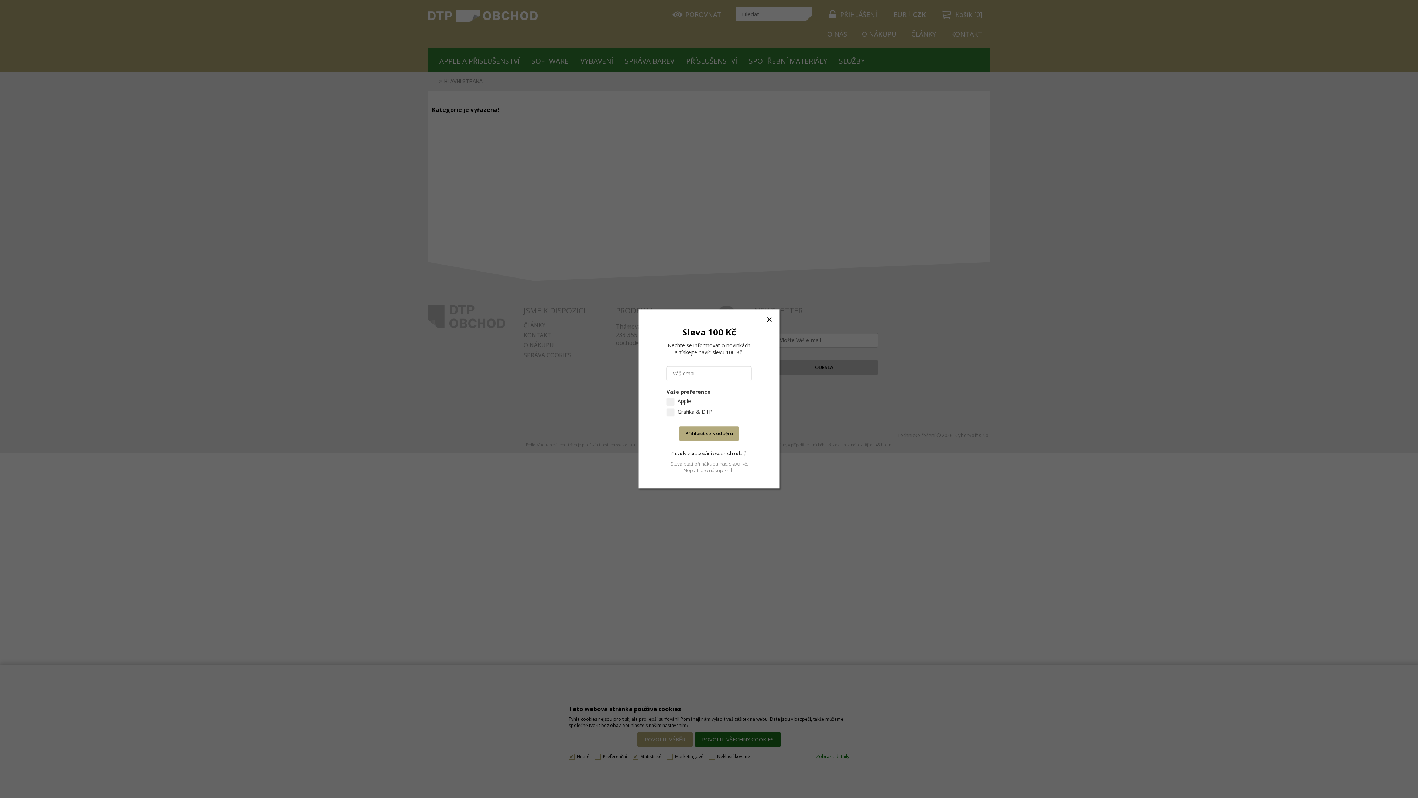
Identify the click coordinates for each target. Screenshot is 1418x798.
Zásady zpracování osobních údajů (708, 453)
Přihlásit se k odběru (709, 433)
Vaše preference (688, 392)
